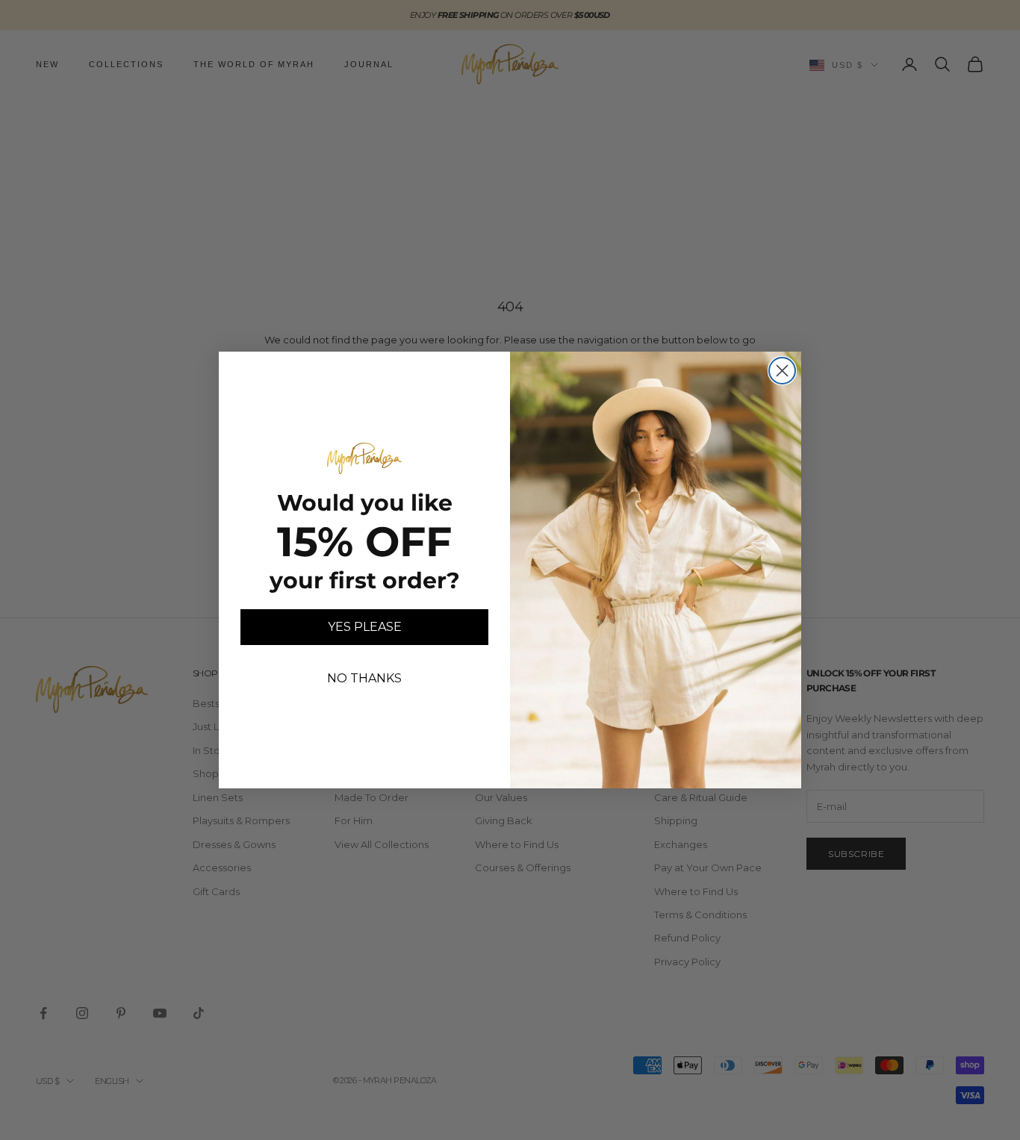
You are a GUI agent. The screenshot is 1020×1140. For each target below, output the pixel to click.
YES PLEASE (365, 627)
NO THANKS (364, 678)
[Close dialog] (782, 371)
